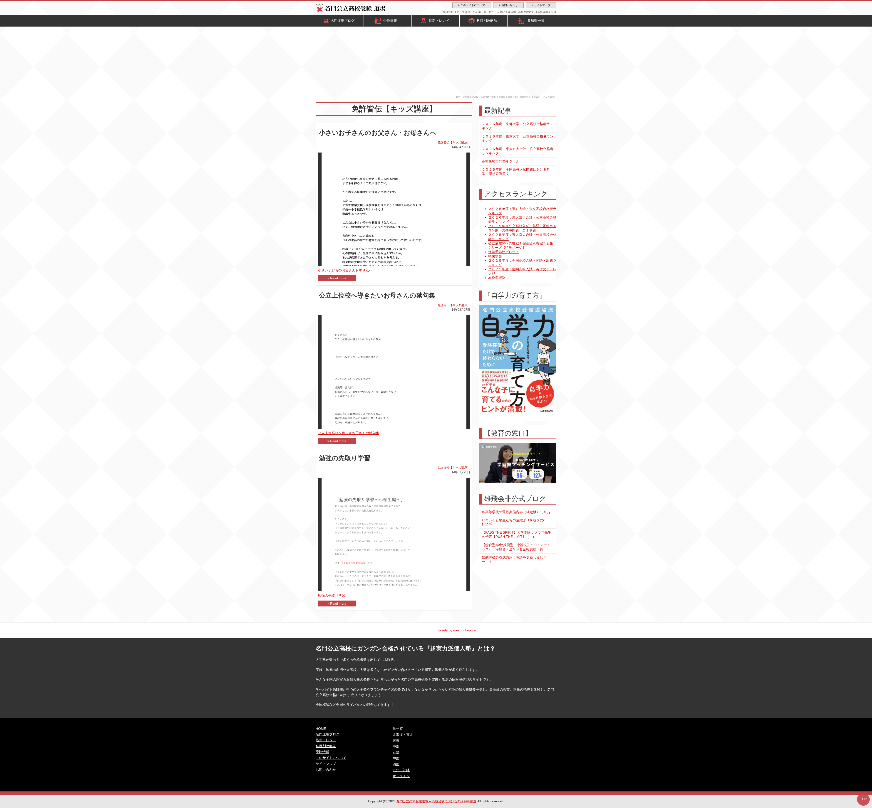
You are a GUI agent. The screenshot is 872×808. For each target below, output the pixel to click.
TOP (863, 799)
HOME (321, 729)
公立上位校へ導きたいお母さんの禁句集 (377, 295)
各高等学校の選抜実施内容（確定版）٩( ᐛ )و (516, 512)
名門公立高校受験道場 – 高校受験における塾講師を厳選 (436, 801)
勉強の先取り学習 (344, 458)
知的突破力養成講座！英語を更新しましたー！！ (514, 559)
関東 (396, 740)
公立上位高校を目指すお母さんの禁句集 (348, 433)
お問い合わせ (326, 769)
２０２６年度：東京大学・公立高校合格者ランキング (517, 138)
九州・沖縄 (401, 770)
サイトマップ (326, 764)
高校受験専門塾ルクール (500, 161)
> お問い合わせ (508, 5)
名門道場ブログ (342, 20)
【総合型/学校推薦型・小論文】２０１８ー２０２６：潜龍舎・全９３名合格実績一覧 (516, 547)
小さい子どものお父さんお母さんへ (345, 270)
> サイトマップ (541, 5)
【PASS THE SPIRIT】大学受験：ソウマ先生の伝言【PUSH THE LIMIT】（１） (516, 534)
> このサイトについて (471, 5)
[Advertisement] (436, 62)
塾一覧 (398, 729)
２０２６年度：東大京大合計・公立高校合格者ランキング (517, 151)
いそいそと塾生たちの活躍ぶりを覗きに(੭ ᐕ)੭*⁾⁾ (514, 522)
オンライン (401, 776)
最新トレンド (439, 20)
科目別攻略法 (487, 20)
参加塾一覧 (535, 20)
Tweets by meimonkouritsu (457, 630)
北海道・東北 (403, 735)
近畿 (396, 752)
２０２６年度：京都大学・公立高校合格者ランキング (517, 126)
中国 (396, 758)
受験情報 (390, 20)
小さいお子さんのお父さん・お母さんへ (377, 132)
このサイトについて (331, 758)
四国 (396, 764)
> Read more (336, 278)
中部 (396, 746)
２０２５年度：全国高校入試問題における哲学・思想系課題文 (516, 172)
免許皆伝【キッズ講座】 (543, 97)
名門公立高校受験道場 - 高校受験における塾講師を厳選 (484, 97)
